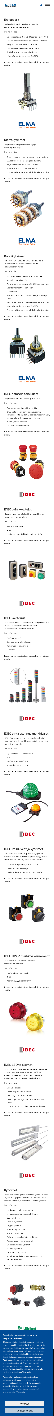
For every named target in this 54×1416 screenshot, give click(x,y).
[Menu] (46, 5)
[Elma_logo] (27, 125)
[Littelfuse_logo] (27, 1328)
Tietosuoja (26, 1372)
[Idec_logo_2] (27, 494)
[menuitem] (39, 5)
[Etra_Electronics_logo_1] (22, 5)
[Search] (39, 5)
